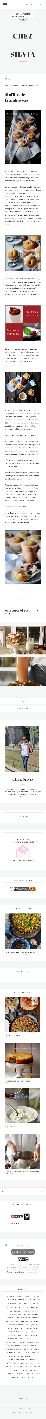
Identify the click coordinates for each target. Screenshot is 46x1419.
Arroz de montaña (13, 1035)
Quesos (35, 1356)
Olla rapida (12, 1353)
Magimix (36, 1321)
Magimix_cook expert (28, 1332)
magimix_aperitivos (16, 1325)
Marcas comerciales (30, 1345)
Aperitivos (11, 1296)
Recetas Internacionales (18, 1360)
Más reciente (23, 708)
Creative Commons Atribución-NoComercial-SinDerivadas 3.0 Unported (23, 1268)
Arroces (20, 1296)
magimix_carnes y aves (16, 1328)
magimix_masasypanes (16, 1339)
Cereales (17, 1311)
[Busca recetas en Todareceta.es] (23, 1245)
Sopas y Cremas (26, 1370)
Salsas (16, 1370)
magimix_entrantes (31, 1335)
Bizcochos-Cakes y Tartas (18, 1303)
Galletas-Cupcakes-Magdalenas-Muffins (22, 85)
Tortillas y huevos (22, 1374)
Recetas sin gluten (21, 1363)
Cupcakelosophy (26, 598)
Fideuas (27, 1314)
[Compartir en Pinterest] (6, 614)
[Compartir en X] (37, 611)
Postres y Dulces (23, 1356)
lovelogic (29, 1412)
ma (31, 1321)
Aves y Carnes (11, 1300)
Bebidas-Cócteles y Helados (29, 1300)
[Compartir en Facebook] (34, 611)
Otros (20, 1353)
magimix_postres (19, 1342)
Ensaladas (12, 1314)
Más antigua (21, 701)
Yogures (30, 1378)
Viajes (23, 1378)
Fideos (20, 1314)
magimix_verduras (15, 1345)
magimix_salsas (33, 1342)
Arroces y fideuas (32, 1296)
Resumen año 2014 (21, 1367)
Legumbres (24, 1321)
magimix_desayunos (15, 1335)
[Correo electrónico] (9, 614)
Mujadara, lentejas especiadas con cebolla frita (23, 953)
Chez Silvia (22, 1265)
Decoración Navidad (30, 1311)
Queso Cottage (12, 1126)
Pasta (27, 1353)
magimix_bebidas (31, 1325)
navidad (36, 1349)
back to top (23, 1398)
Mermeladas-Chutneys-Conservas (19, 1349)
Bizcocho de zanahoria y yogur (19, 1081)
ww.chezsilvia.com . (32, 1272)
